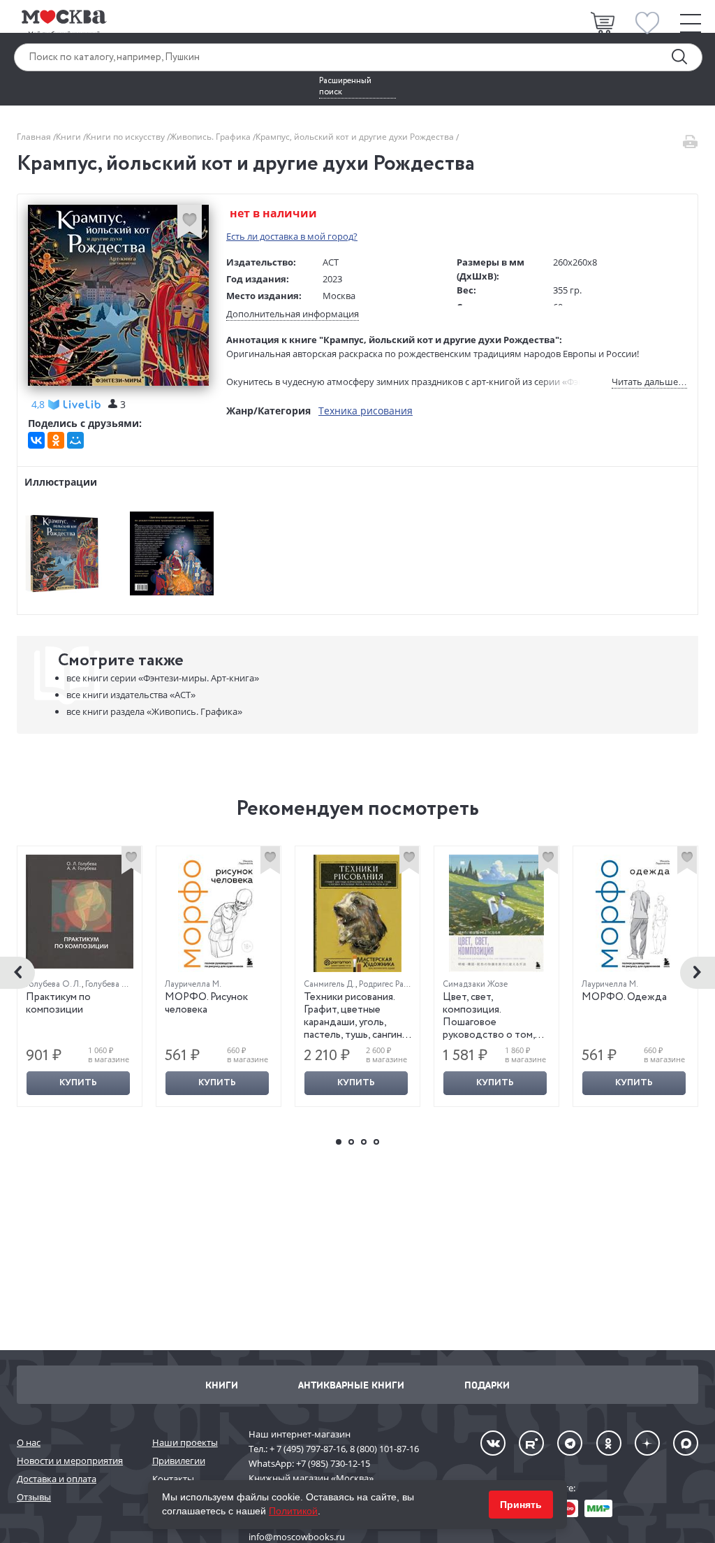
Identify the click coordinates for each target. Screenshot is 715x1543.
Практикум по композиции (58, 1003)
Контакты (173, 1478)
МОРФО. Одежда (624, 997)
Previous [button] (17, 973)
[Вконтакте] (493, 1443)
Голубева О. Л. (54, 984)
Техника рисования (365, 410)
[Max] (685, 1443)
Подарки (487, 1385)
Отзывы (34, 1497)
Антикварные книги (351, 1385)
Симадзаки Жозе (475, 984)
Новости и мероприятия (70, 1460)
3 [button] (364, 1142)
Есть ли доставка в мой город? (292, 236)
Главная (35, 137)
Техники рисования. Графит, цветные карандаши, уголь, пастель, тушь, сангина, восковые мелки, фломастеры (356, 1029)
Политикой (293, 1510)
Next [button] (697, 973)
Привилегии (178, 1460)
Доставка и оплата (56, 1478)
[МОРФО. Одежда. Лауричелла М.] (635, 913)
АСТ (331, 262)
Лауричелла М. (193, 984)
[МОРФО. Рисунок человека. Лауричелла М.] (218, 913)
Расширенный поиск (345, 86)
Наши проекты (185, 1442)
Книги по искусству (126, 137)
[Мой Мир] (75, 440)
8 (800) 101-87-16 (384, 1448)
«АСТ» (131, 694)
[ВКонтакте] (36, 440)
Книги (69, 137)
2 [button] (351, 1142)
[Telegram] (569, 1443)
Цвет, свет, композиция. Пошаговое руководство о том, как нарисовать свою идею (490, 1029)
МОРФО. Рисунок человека (206, 1003)
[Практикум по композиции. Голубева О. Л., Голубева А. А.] (79, 912)
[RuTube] (531, 1443)
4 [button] (376, 1142)
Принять (521, 1504)
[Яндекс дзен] (647, 1443)
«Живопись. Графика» (154, 711)
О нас (28, 1442)
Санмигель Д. (329, 984)
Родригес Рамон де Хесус (406, 984)
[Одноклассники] (55, 440)
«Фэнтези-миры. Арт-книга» (162, 678)
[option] (79, 976)
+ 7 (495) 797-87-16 (308, 1448)
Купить (78, 1082)
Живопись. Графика (211, 137)
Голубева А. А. (111, 984)
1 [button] (338, 1142)
